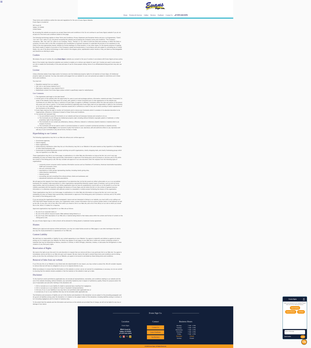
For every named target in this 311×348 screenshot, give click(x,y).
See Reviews (155, 337)
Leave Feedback (155, 332)
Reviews (153, 15)
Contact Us (169, 15)
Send (303, 336)
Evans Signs (61, 59)
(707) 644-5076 (126, 333)
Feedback (161, 15)
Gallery (146, 15)
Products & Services (135, 15)
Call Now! (301, 311)
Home (125, 15)
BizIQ (285, 336)
